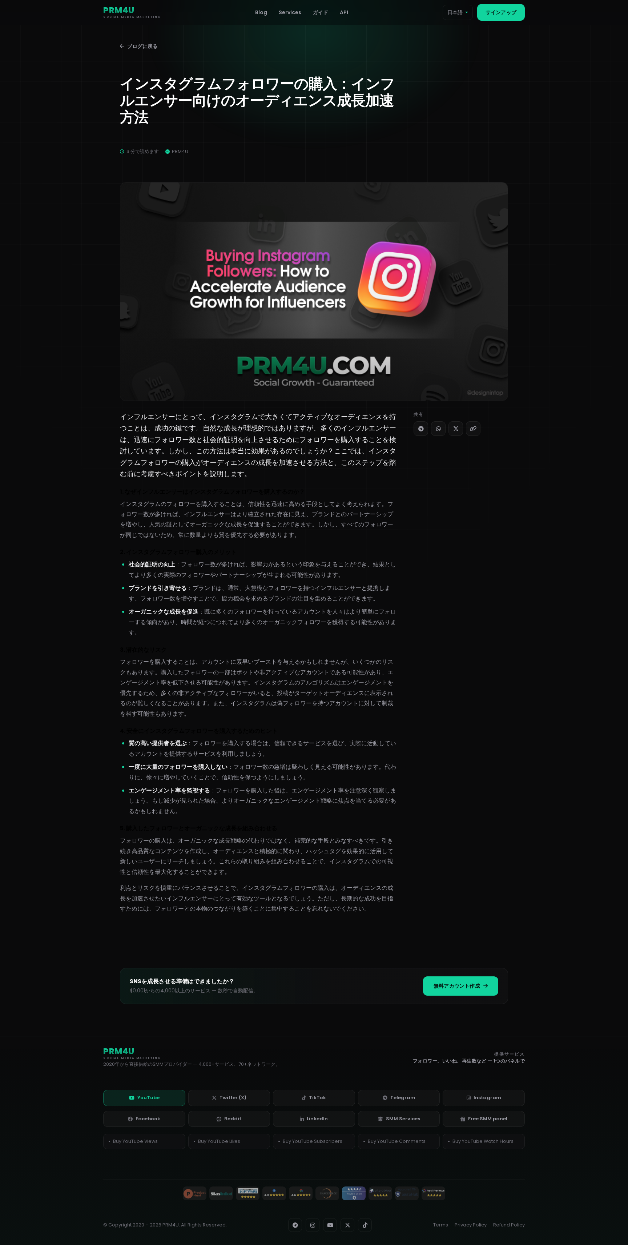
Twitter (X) (233, 1097)
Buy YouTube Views (135, 1141)
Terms (440, 1224)
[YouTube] (330, 1225)
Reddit (232, 1118)
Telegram (402, 1097)
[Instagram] (312, 1225)
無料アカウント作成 (457, 985)
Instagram (487, 1097)
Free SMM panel (487, 1118)
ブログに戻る (142, 46)
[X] (455, 428)
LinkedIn (317, 1118)
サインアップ (501, 12)
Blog (261, 12)
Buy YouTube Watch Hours (483, 1141)
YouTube (148, 1097)
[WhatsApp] (438, 428)
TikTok (317, 1097)
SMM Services (403, 1118)
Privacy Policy (471, 1224)
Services (290, 12)
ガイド (320, 12)
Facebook (148, 1118)
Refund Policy (509, 1224)
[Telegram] (421, 428)
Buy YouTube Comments (397, 1141)
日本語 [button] (455, 12)
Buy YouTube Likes (219, 1141)
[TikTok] (365, 1225)
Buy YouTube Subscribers (312, 1141)
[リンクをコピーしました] (473, 428)
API (344, 12)
